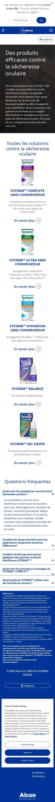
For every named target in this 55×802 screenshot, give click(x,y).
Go (41, 20)
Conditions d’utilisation (38, 774)
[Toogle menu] (51, 30)
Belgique (29, 685)
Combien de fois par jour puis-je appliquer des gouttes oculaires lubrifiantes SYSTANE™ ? (21, 557)
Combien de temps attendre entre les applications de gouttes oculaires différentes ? (25, 542)
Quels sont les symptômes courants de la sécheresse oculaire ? (27, 493)
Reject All (28, 752)
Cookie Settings (27, 745)
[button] (22, 20)
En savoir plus (24, 220)
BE (3, 30)
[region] (27, 733)
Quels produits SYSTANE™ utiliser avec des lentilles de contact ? (25, 581)
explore (47, 39)
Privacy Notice (11, 736)
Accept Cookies (27, 760)
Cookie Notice (39, 734)
